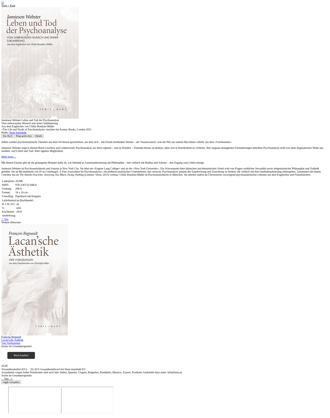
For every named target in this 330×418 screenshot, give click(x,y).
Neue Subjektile (17, 132)
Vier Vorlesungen (10, 343)
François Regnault (11, 336)
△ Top (4, 219)
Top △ (7, 378)
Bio (24, 136)
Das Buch (8, 136)
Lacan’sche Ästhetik (12, 340)
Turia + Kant (8, 5)
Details (38, 136)
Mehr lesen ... (8, 156)
